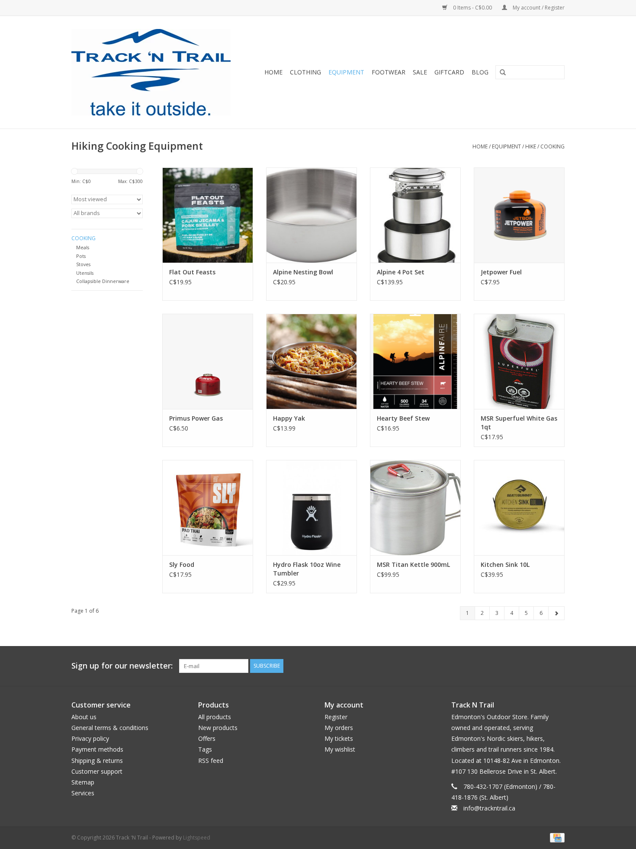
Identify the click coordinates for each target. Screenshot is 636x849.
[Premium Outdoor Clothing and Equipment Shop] (156, 72)
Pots (81, 256)
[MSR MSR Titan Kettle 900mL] (415, 507)
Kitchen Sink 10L (505, 564)
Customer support (96, 771)
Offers (206, 738)
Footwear (388, 72)
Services (82, 793)
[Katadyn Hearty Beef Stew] (415, 361)
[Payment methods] (556, 837)
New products (218, 728)
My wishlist (339, 749)
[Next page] (556, 613)
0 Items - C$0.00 (472, 7)
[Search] (499, 72)
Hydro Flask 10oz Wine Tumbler (306, 568)
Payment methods (97, 749)
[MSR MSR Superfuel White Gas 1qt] (519, 361)
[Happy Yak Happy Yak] (311, 361)
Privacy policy (90, 738)
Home (273, 72)
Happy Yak (289, 418)
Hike (530, 146)
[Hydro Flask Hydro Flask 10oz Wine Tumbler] (311, 507)
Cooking (552, 146)
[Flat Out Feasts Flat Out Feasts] (207, 215)
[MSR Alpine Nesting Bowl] (311, 215)
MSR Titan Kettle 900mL (413, 564)
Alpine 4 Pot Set (400, 272)
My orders (338, 728)
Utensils (84, 273)
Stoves (83, 264)
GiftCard (449, 72)
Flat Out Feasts (192, 272)
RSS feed (210, 760)
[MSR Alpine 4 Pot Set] (415, 215)
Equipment (346, 72)
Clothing (305, 72)
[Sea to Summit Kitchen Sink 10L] (519, 507)
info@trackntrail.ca (489, 808)
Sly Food (181, 564)
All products (214, 717)
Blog (480, 72)
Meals (82, 247)
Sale (420, 72)
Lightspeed (196, 837)
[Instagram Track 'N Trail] (558, 666)
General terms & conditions (109, 728)
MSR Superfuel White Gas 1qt (519, 422)
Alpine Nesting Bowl (303, 272)
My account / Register (538, 7)
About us (83, 717)
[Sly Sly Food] (207, 507)
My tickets (338, 738)
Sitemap (82, 782)
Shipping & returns (97, 760)
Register (335, 717)
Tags (205, 749)
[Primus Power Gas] (207, 361)
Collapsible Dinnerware (102, 281)
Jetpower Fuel (501, 272)
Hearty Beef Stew (403, 418)
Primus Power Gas (196, 418)
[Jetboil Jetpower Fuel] (519, 215)
